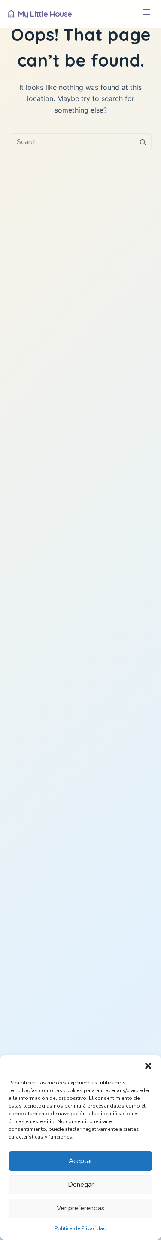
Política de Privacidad (80, 1228)
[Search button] (143, 142)
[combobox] (72, 141)
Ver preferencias (80, 1208)
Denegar (81, 1184)
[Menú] (146, 14)
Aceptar (80, 1161)
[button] (148, 1066)
